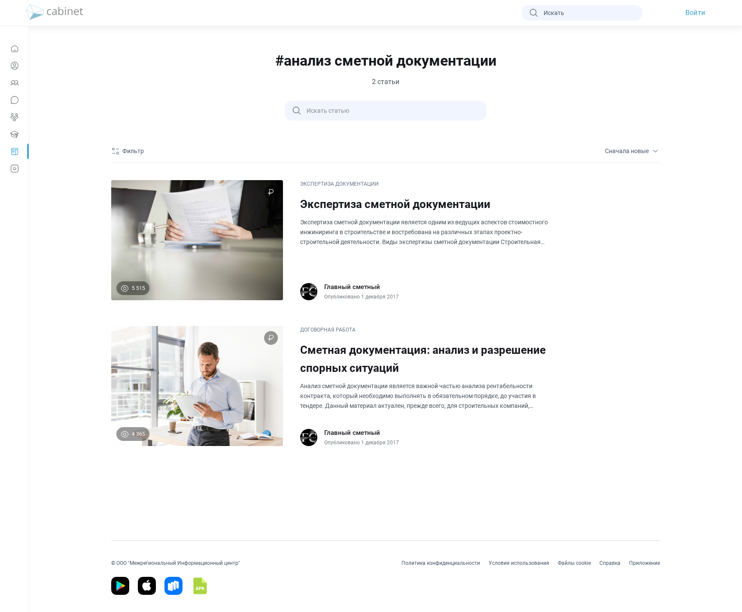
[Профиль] (14, 65)
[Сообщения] (14, 100)
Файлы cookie (574, 563)
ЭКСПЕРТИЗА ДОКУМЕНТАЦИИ (339, 184)
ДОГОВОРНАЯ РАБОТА (328, 330)
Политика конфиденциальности (440, 563)
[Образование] (14, 134)
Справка (609, 563)
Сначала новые (627, 151)
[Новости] (14, 48)
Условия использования (519, 563)
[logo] (54, 13)
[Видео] (14, 168)
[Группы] (14, 117)
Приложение (644, 563)
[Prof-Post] (14, 151)
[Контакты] (14, 82)
